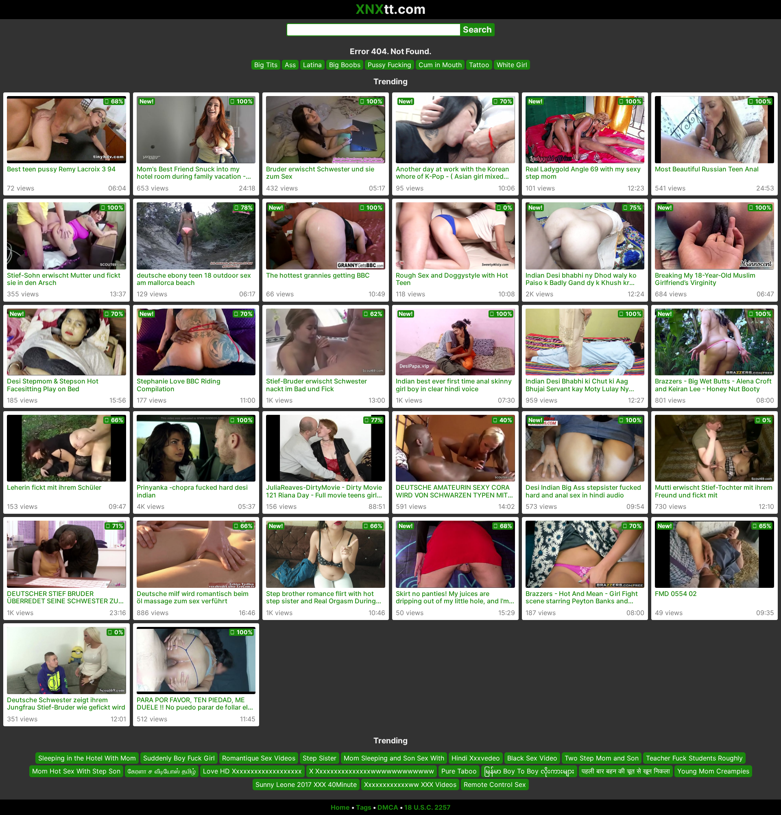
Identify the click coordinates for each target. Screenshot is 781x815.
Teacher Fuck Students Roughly (694, 758)
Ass (290, 65)
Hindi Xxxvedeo (476, 758)
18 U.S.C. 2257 (427, 807)
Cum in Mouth (440, 65)
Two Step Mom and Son (602, 758)
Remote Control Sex (495, 784)
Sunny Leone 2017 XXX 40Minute (306, 784)
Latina (312, 65)
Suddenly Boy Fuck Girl (179, 758)
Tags (363, 807)
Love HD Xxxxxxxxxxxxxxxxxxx (252, 771)
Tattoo (479, 65)
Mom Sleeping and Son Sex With (394, 758)
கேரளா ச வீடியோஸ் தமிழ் (162, 771)
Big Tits (265, 65)
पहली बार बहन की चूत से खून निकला (626, 771)
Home (340, 807)
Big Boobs (344, 65)
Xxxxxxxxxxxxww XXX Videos (410, 784)
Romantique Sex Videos (258, 758)
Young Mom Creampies (713, 771)
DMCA (387, 807)
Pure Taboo (459, 771)
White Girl (512, 65)
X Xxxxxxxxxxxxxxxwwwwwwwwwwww (371, 771)
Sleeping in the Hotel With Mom (87, 758)
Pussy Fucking (389, 65)
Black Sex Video (532, 758)
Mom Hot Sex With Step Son (76, 771)
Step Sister (319, 758)
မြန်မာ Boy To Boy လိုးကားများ (529, 771)
